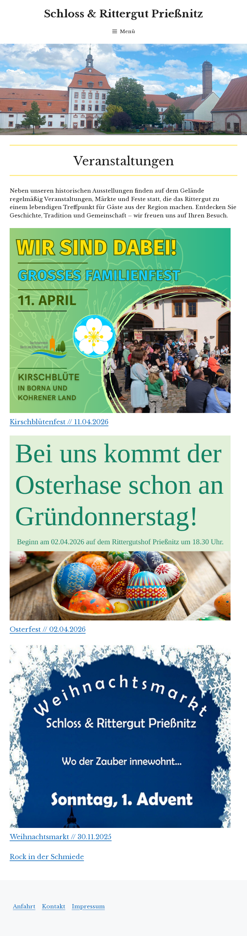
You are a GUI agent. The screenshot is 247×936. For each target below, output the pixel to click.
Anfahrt (24, 906)
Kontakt (53, 906)
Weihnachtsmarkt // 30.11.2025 (61, 837)
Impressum (88, 906)
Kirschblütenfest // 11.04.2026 (59, 422)
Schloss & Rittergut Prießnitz (123, 13)
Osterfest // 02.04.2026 (48, 629)
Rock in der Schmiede (47, 857)
